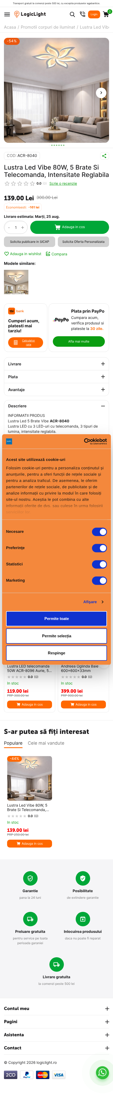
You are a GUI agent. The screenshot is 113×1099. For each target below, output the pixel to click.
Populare (13, 743)
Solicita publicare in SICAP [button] (29, 242)
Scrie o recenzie (63, 183)
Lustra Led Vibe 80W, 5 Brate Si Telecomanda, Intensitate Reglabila (27, 807)
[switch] (99, 548)
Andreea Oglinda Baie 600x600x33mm (79, 668)
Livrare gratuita (56, 977)
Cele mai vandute (46, 743)
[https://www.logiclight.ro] (30, 14)
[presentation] (101, 93)
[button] (49, 145)
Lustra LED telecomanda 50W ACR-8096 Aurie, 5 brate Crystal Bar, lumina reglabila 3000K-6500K (28, 668)
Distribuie (104, 156)
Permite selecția (56, 636)
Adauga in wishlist (25, 254)
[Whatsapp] (102, 1072)
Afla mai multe (78, 341)
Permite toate (56, 618)
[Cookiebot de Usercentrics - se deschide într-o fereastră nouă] (84, 441)
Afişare (90, 602)
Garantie (30, 891)
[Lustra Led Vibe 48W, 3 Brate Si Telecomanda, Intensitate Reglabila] (16, 283)
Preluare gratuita (30, 931)
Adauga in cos (73, 227)
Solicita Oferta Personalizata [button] (83, 242)
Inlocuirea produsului (83, 931)
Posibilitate (83, 891)
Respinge (56, 653)
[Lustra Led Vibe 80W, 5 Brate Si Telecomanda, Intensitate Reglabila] (56, 90)
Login (94, 14)
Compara (59, 254)
